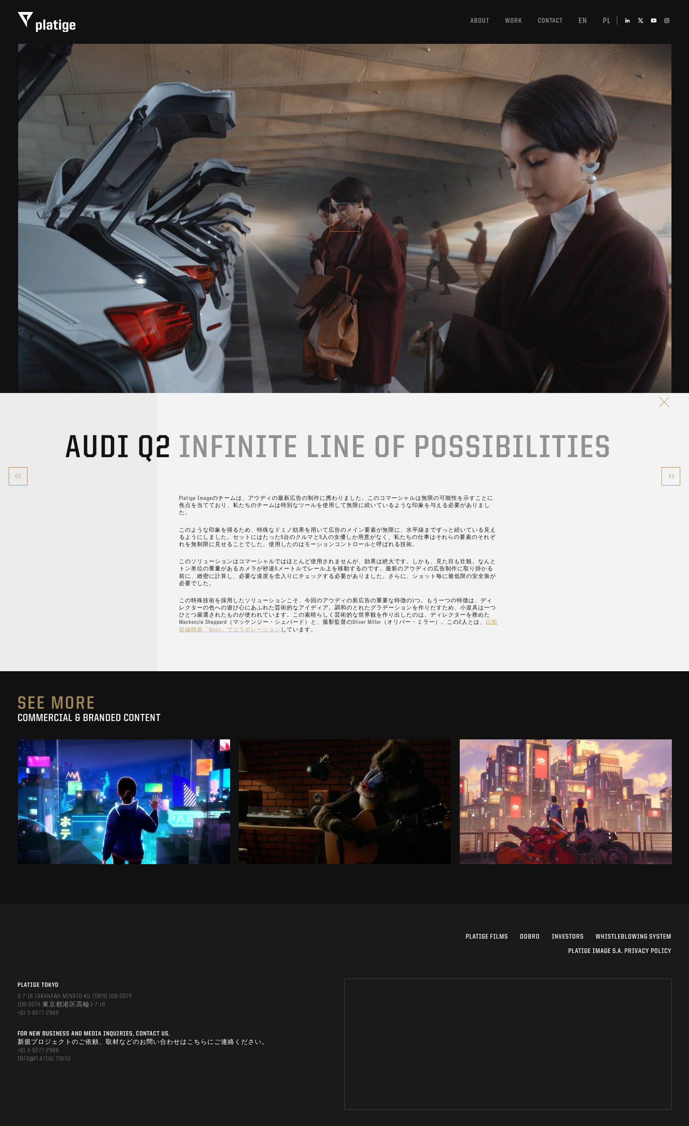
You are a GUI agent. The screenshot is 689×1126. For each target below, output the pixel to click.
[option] (124, 801)
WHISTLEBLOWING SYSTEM (633, 936)
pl (607, 21)
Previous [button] (18, 801)
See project (124, 820)
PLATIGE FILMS (487, 936)
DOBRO (530, 936)
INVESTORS (568, 936)
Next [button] (670, 801)
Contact (550, 21)
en (583, 21)
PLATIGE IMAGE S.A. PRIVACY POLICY (619, 951)
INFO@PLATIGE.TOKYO (44, 1059)
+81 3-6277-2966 (38, 1013)
